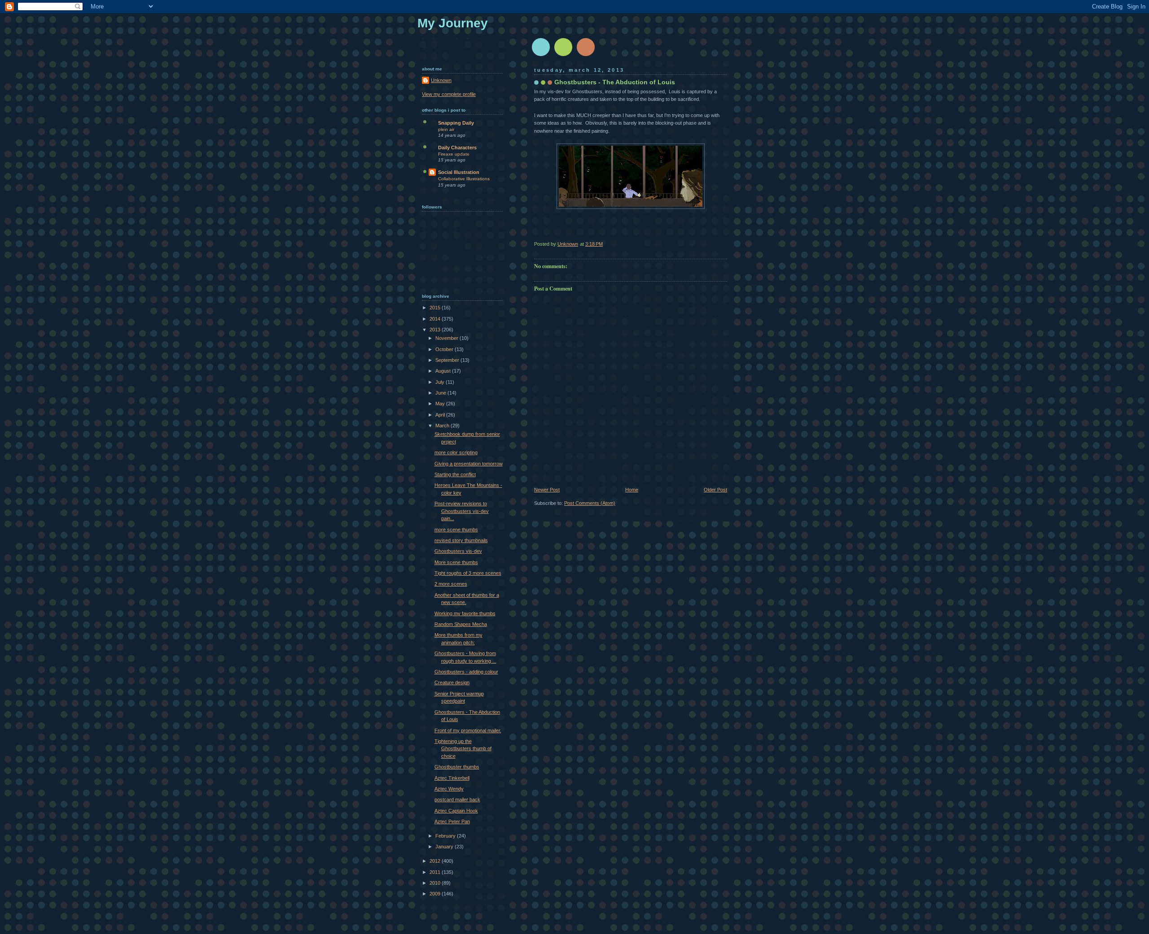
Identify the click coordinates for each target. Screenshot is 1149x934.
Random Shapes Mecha (460, 624)
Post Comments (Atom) (589, 503)
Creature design (451, 682)
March (443, 425)
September (447, 360)
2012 (436, 861)
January (445, 846)
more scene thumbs (456, 529)
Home (631, 489)
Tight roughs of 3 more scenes (467, 573)
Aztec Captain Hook (456, 810)
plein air (446, 129)
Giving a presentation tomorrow (468, 463)
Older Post (715, 489)
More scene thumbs (456, 562)
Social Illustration (458, 172)
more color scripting (456, 452)
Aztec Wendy (449, 788)
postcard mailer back (457, 799)
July (440, 382)
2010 (436, 883)
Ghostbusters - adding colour (466, 671)
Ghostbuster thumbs (456, 766)
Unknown (441, 80)
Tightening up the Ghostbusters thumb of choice (462, 749)
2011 (436, 872)
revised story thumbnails (461, 540)
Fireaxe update (453, 154)
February (446, 835)
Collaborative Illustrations (464, 178)
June (441, 392)
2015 (436, 307)
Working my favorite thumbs (465, 613)
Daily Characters (457, 147)
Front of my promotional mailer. (467, 730)
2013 (436, 329)
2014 (436, 318)
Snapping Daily (456, 123)
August (443, 371)
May (440, 403)
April (440, 414)
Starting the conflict (455, 474)
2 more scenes (450, 583)
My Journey (452, 23)
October (445, 349)
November (447, 338)
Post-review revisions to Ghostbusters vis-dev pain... (461, 511)
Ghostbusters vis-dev (458, 551)
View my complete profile (449, 94)
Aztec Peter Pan (452, 821)
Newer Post (547, 489)
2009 (436, 893)
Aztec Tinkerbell (451, 778)
